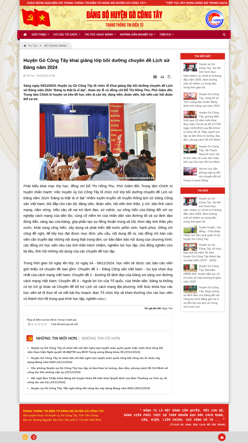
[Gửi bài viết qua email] (155, 76)
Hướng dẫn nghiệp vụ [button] (136, 34)
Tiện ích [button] (165, 34)
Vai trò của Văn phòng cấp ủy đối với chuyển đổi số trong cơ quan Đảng (201, 174)
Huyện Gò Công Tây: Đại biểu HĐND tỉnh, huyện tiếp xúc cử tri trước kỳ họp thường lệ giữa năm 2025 (202, 273)
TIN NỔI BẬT (203, 56)
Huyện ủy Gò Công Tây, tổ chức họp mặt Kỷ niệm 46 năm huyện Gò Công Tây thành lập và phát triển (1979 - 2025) (202, 252)
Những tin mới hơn (56, 338)
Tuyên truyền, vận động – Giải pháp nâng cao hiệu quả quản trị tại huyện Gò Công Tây (202, 233)
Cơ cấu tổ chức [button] (65, 34)
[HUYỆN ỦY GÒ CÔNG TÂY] (36, 17)
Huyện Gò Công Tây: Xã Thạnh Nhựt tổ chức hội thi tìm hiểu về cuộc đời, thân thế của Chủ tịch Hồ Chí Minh (201, 154)
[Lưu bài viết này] (170, 76)
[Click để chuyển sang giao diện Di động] (34, 437)
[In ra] (163, 76)
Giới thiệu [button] (39, 34)
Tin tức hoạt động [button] (99, 34)
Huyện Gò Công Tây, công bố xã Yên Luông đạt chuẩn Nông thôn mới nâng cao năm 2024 (201, 100)
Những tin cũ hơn (101, 338)
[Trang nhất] (25, 34)
